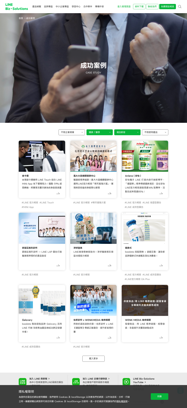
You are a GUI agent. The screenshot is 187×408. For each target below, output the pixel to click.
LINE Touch (47, 202)
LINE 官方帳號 (30, 202)
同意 (159, 396)
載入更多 (93, 358)
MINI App (28, 207)
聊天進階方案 (99, 202)
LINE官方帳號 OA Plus (138, 279)
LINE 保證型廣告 (152, 202)
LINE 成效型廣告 (134, 207)
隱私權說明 (122, 401)
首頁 (21, 18)
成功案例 (30, 18)
